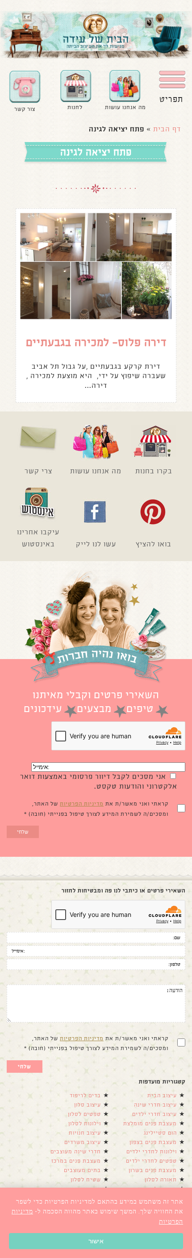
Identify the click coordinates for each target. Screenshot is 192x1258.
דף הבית (167, 129)
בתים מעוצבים (82, 1170)
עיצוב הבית (162, 1095)
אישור (96, 1241)
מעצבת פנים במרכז (76, 1160)
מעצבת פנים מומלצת (150, 1123)
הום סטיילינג (160, 1132)
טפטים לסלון (84, 1114)
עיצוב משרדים (82, 1142)
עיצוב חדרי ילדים (154, 1114)
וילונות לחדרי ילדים (151, 1151)
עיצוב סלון (87, 1104)
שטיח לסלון (86, 1179)
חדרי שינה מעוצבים (75, 1151)
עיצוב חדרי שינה (155, 1104)
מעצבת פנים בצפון (153, 1142)
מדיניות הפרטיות (82, 803)
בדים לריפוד (85, 1095)
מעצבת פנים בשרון (153, 1170)
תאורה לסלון (161, 1179)
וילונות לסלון (84, 1123)
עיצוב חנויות (85, 1132)
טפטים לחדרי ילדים (151, 1160)
